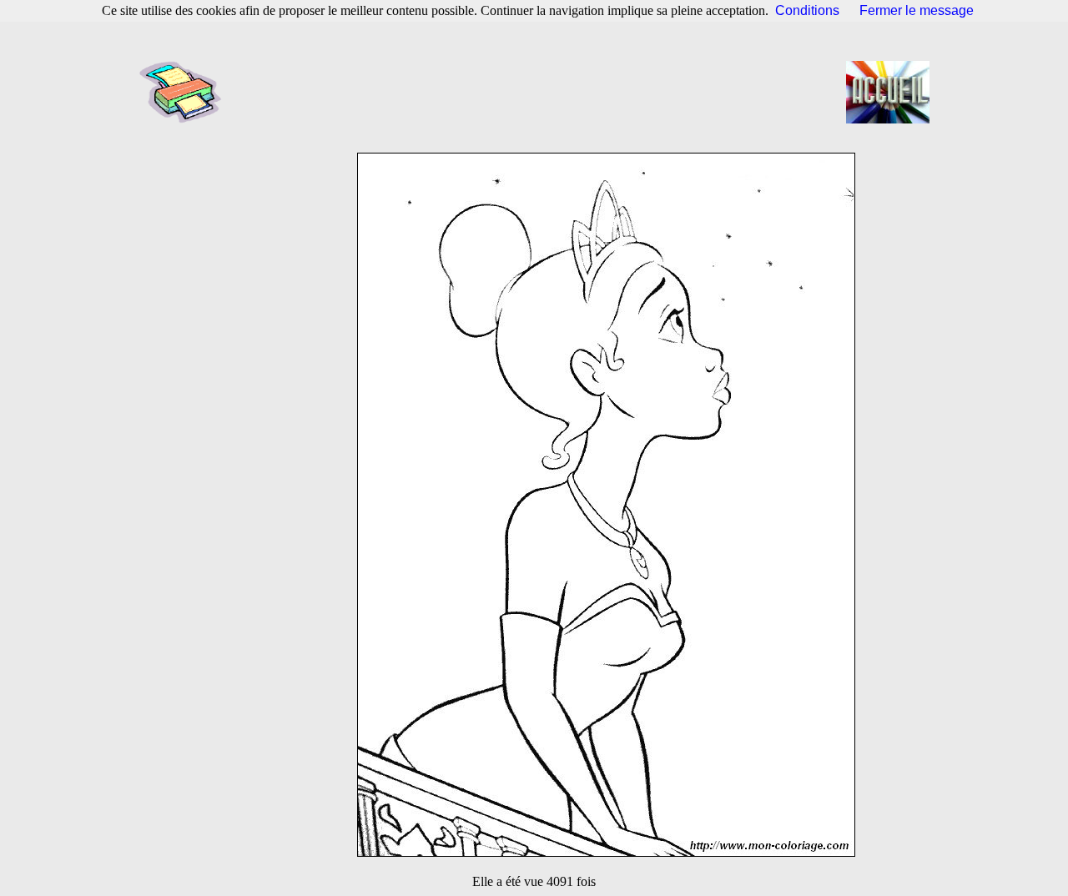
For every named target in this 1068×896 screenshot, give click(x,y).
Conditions (807, 10)
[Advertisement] (539, 91)
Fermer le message (916, 10)
